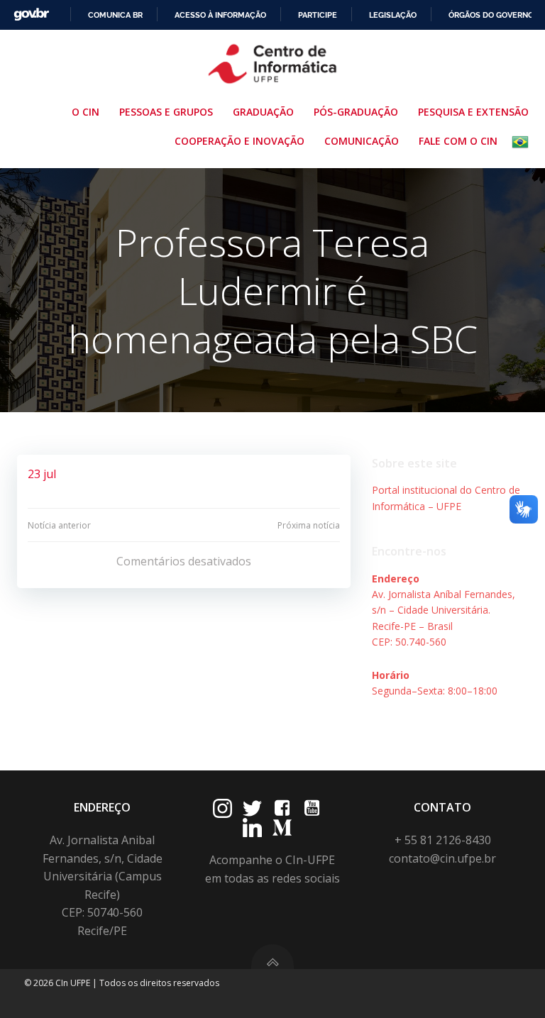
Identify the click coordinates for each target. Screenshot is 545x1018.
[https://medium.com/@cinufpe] (282, 827)
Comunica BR (115, 15)
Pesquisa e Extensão (473, 111)
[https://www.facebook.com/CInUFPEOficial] (282, 808)
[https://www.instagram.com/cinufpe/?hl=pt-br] (222, 808)
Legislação (393, 15)
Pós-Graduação (356, 111)
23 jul (42, 474)
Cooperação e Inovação (239, 141)
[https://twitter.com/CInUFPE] (252, 808)
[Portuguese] (523, 141)
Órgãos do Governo (491, 15)
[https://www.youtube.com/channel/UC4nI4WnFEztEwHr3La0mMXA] (311, 808)
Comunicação (361, 141)
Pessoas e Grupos (166, 111)
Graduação (263, 111)
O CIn (85, 111)
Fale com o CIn (458, 141)
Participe (317, 15)
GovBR (31, 14)
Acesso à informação (220, 15)
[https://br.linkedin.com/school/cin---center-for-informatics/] (252, 827)
